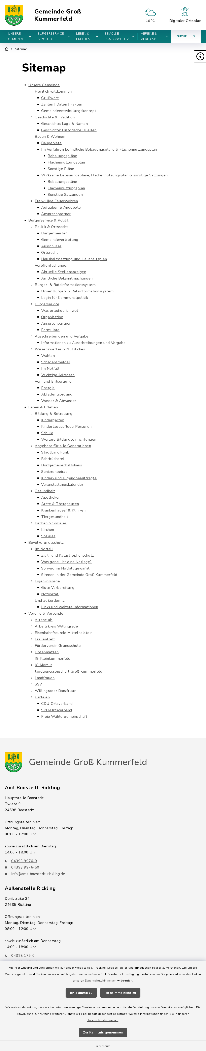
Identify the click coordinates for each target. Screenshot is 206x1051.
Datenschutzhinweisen (100, 981)
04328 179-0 (23, 955)
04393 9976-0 (24, 860)
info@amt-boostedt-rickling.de (38, 873)
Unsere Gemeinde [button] (16, 36)
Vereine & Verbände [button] (149, 36)
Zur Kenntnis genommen (103, 1032)
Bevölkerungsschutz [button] (117, 36)
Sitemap (21, 49)
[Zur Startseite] (7, 49)
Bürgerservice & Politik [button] (51, 36)
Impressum (103, 1046)
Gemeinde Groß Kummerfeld (57, 15)
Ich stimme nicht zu (120, 993)
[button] (200, 56)
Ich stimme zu (81, 993)
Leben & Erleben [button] (83, 36)
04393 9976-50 (25, 867)
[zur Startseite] (14, 15)
